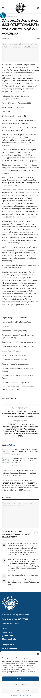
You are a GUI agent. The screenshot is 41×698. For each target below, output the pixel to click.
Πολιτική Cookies (13, 695)
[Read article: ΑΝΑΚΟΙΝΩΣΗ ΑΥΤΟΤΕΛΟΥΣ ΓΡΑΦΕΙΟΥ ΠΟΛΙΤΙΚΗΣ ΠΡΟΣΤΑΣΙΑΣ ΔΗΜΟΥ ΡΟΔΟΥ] (6, 451)
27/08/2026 (16, 454)
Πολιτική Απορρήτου (25, 695)
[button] (3, 15)
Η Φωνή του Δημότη (9, 639)
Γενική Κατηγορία (11, 16)
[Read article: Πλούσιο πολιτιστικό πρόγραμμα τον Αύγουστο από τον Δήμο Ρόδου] (20, 515)
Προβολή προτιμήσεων (20, 690)
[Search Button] (38, 8)
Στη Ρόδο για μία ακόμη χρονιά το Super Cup (23, 575)
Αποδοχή (20, 679)
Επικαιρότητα (7, 632)
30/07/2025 (5, 38)
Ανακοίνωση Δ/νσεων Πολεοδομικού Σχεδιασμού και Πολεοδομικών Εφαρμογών (24, 460)
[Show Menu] (3, 8)
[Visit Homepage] (20, 8)
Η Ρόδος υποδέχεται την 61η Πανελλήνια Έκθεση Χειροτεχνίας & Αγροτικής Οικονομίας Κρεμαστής (23, 582)
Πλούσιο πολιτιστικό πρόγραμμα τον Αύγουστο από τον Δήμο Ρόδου (16, 534)
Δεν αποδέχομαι (21, 684)
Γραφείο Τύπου (8, 636)
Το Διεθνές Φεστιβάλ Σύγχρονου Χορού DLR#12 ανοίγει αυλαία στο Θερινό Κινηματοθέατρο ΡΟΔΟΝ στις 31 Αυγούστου (19, 473)
